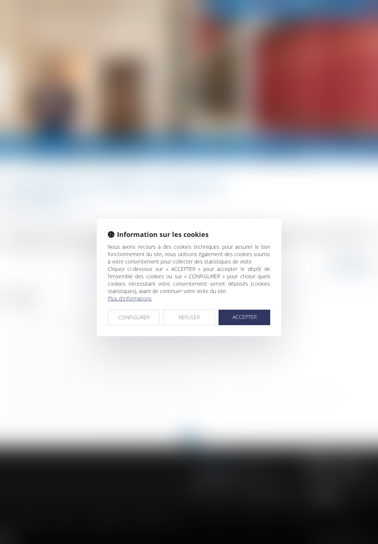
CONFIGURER (134, 317)
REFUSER (189, 317)
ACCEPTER (245, 316)
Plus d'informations (130, 298)
